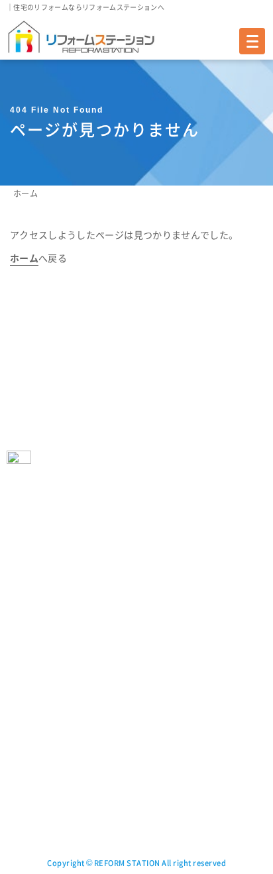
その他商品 (27, 657)
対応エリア (27, 715)
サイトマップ (163, 715)
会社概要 (166, 561)
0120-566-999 (81, 397)
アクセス (166, 580)
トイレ (19, 561)
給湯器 (19, 523)
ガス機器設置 (180, 740)
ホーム (25, 193)
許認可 (162, 619)
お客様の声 (27, 696)
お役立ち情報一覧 (39, 830)
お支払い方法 (31, 753)
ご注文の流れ (31, 734)
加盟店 (162, 638)
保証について (31, 773)
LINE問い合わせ (169, 677)
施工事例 (23, 677)
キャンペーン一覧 (39, 811)
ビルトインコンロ (39, 619)
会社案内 (155, 542)
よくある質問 (163, 504)
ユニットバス (31, 542)
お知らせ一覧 (31, 792)
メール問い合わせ (172, 657)
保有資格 (166, 600)
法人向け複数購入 (172, 523)
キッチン (23, 580)
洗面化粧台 (27, 638)
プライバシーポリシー (180, 696)
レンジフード (31, 600)
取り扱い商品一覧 (39, 504)
